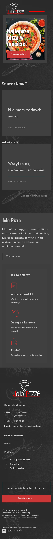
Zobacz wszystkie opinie (34, 196)
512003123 (19, 421)
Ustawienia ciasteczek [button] (11, 515)
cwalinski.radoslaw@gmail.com (27, 426)
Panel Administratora (30, 518)
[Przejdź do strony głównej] (15, 8)
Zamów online (18, 55)
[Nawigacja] (42, 7)
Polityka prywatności (21, 513)
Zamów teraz (13, 256)
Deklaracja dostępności (11, 518)
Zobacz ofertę (10, 142)
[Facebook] (5, 523)
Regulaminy (7, 513)
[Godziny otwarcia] (22, 443)
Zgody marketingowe (29, 515)
